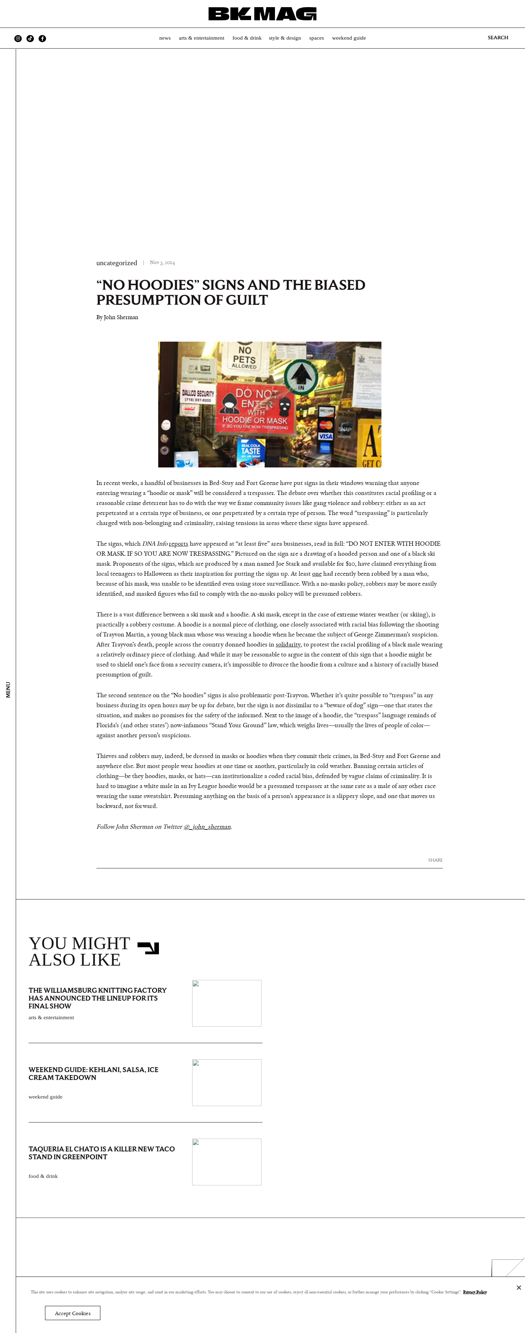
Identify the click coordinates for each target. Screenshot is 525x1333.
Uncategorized (116, 262)
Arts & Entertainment (201, 38)
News (165, 38)
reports (178, 544)
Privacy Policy (475, 1292)
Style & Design (285, 38)
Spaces (316, 38)
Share (435, 860)
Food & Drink (247, 38)
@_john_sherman (207, 827)
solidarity (288, 644)
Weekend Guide (349, 38)
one (317, 574)
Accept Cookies (72, 1313)
